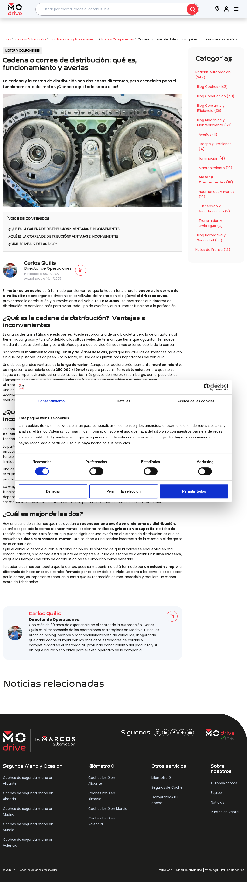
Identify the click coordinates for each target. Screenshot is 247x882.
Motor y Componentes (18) (216, 180)
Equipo (216, 792)
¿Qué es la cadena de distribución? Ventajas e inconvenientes (64, 228)
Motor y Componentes (117, 39)
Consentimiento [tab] (51, 401)
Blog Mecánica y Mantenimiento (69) (214, 122)
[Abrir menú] (236, 9)
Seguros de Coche (167, 787)
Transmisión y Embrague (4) (211, 223)
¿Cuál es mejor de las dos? (32, 243)
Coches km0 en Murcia (107, 808)
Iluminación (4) (212, 158)
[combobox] (117, 9)
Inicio (7, 39)
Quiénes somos (224, 783)
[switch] (96, 471)
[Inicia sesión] (226, 9)
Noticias (217, 802)
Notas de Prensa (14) (212, 249)
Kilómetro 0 (161, 777)
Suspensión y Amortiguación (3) (214, 209)
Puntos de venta (225, 812)
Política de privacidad (188, 870)
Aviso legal (212, 870)
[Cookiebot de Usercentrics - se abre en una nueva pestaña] (207, 387)
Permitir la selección (123, 491)
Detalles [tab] (123, 401)
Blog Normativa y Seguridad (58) (211, 238)
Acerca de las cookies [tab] (195, 401)
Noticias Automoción (30, 39)
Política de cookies (232, 870)
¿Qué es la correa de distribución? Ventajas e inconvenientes (63, 236)
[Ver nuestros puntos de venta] (217, 9)
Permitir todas (194, 491)
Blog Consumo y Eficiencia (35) (211, 108)
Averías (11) (208, 134)
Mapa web (165, 870)
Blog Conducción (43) (215, 96)
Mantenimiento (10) (215, 167)
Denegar (53, 491)
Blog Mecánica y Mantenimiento (73, 39)
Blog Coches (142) (212, 86)
